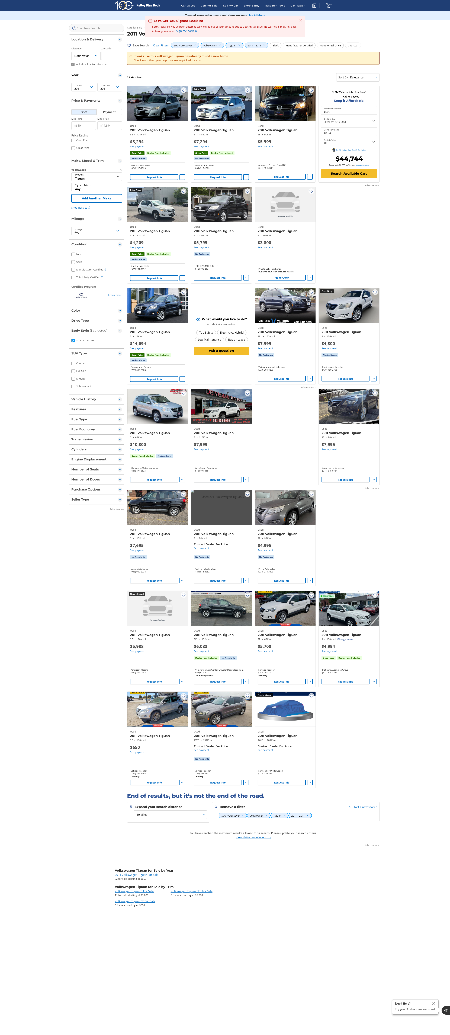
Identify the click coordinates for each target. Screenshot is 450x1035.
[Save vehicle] (184, 90)
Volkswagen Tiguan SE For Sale (135, 901)
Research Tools (275, 5)
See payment (137, 146)
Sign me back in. (187, 31)
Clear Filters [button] (161, 45)
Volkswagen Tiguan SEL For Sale (192, 891)
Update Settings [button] (362, 165)
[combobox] (96, 28)
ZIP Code (106, 48)
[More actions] (182, 177)
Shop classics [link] (79, 207)
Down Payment (331, 130)
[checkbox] (80, 140)
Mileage (78, 229)
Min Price (76, 118)
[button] (314, 6)
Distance (76, 48)
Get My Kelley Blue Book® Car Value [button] (351, 150)
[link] (138, 158)
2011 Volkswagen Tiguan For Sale (136, 875)
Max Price (103, 118)
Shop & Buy (251, 5)
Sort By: (343, 77)
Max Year (105, 86)
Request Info (154, 177)
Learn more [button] (115, 295)
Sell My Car (230, 5)
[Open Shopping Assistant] (446, 1010)
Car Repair (298, 5)
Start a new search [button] (365, 807)
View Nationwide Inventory (253, 837)
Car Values (188, 5)
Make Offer (282, 277)
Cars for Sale (209, 5)
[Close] (434, 1003)
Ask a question (221, 351)
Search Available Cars (349, 174)
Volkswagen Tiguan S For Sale (134, 891)
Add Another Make (96, 198)
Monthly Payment (332, 109)
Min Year (79, 86)
